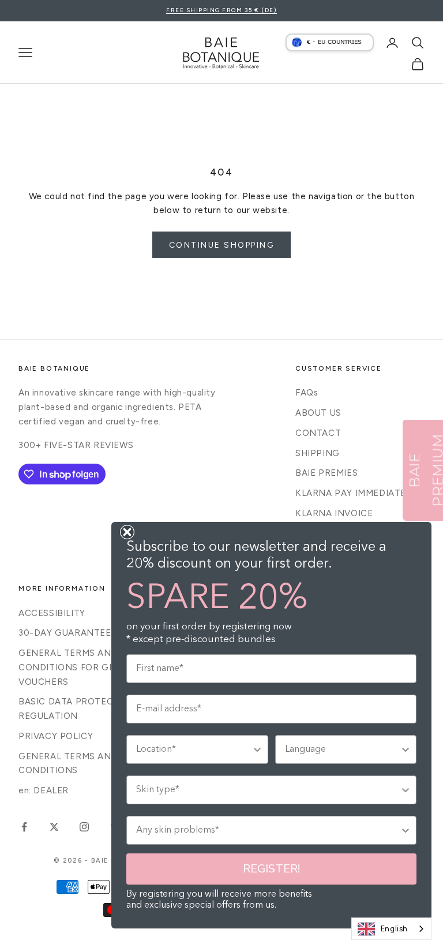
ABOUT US (318, 413)
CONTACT (318, 433)
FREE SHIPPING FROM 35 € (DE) (221, 10)
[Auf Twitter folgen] (54, 827)
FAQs (306, 392)
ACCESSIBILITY (51, 613)
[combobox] (391, 928)
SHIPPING (317, 453)
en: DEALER (43, 790)
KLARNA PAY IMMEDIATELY (355, 493)
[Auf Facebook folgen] (24, 827)
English (394, 928)
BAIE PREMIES (326, 473)
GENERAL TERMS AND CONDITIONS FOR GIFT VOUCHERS (70, 667)
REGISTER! (271, 868)
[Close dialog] (127, 532)
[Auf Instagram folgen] (84, 827)
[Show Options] (257, 749)
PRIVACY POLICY (55, 736)
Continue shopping (222, 245)
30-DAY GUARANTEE (64, 633)
